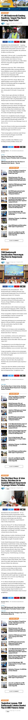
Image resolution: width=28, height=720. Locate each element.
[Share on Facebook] (5, 42)
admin (8, 24)
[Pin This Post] (16, 42)
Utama (3, 152)
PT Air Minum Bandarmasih (17, 150)
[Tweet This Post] (11, 42)
